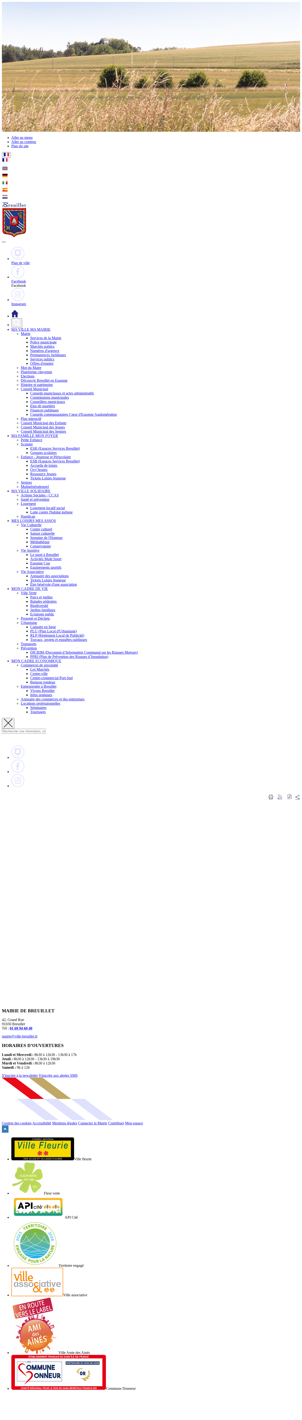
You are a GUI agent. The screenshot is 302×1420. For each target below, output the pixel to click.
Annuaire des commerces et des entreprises (52, 699)
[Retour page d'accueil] (14, 236)
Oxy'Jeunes (38, 470)
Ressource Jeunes (43, 474)
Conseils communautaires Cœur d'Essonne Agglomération (73, 414)
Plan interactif (31, 419)
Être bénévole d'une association (53, 584)
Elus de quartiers (42, 406)
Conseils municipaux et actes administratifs (62, 393)
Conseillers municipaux (47, 402)
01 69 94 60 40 (21, 1028)
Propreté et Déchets (35, 618)
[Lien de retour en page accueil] (14, 316)
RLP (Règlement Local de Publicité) (57, 635)
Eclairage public (42, 614)
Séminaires (38, 708)
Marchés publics (42, 346)
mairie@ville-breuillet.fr (20, 1036)
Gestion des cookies (17, 1123)
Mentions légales (64, 1123)
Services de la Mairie (45, 338)
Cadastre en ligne (43, 627)
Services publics (42, 359)
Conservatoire (40, 546)
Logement (28, 504)
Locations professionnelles (40, 703)
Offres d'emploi (41, 363)
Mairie (25, 334)
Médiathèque (40, 542)
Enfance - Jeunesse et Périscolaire (46, 457)
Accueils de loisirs (43, 465)
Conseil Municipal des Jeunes (43, 427)
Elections (27, 376)
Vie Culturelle (31, 525)
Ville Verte (29, 593)
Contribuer (116, 1123)
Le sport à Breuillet (44, 555)
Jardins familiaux (42, 610)
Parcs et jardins (41, 597)
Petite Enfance (31, 440)
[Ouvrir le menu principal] (4, 242)
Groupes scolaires (43, 453)
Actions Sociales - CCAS (40, 495)
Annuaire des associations (49, 576)
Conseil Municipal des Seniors (43, 431)
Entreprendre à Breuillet (38, 686)
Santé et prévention (35, 499)
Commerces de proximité (39, 665)
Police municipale (43, 342)
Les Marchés (39, 669)
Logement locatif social (47, 508)
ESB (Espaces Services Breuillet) (55, 448)
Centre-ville (39, 674)
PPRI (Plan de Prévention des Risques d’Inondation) (69, 657)
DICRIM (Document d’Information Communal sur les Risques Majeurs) (84, 652)
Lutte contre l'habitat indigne (51, 512)
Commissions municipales (49, 397)
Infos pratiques (41, 695)
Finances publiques (44, 410)
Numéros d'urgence (44, 351)
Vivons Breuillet (42, 691)
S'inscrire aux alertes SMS (58, 1075)
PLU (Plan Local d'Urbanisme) (53, 631)
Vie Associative (32, 572)
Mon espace (134, 1123)
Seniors (26, 482)
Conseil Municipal (34, 389)
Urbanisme (29, 623)
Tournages (38, 712)
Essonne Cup (40, 563)
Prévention (29, 648)
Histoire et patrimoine (37, 385)
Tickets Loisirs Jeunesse (48, 478)
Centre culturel (41, 529)
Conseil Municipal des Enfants (43, 423)
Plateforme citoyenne (36, 372)
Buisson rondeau (42, 682)
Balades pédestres (43, 601)
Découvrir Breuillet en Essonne (44, 380)
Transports (28, 644)
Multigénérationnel (35, 487)
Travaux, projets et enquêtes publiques (58, 640)
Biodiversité (39, 606)
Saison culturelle (42, 533)
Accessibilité (41, 1123)
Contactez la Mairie (92, 1123)
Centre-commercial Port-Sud (51, 678)
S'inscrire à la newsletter (20, 1075)
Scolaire (27, 444)
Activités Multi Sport (45, 559)
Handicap (28, 516)
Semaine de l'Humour (46, 538)
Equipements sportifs (45, 567)
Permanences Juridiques (48, 355)
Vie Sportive (30, 550)
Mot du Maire (31, 368)
